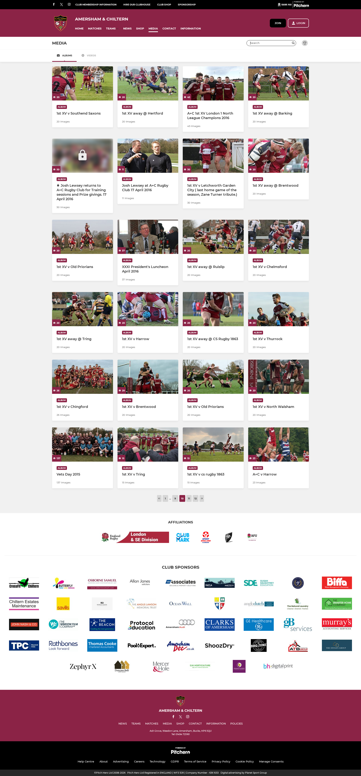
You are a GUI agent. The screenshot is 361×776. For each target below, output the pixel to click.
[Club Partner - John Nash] (24, 625)
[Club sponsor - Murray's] (337, 625)
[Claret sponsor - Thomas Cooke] (102, 646)
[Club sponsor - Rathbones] (63, 646)
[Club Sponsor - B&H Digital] (278, 667)
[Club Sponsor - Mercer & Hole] (161, 667)
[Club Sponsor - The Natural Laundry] (298, 604)
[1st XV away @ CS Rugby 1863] (213, 309)
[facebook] (53, 4)
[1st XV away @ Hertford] (148, 83)
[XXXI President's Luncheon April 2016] (148, 237)
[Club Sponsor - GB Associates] (180, 584)
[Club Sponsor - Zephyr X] (83, 667)
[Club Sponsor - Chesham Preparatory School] (220, 604)
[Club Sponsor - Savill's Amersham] (63, 604)
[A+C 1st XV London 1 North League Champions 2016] (213, 83)
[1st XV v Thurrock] (278, 309)
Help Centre (86, 761)
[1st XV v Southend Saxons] (82, 83)
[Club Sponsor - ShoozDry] (220, 646)
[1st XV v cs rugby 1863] (213, 444)
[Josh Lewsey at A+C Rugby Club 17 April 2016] (148, 156)
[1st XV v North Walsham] (278, 377)
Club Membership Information (96, 4)
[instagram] (69, 4)
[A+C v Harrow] (278, 444)
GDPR (175, 761)
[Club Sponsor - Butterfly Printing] (63, 584)
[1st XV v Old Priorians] (82, 237)
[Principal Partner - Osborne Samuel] (102, 584)
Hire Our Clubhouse (136, 4)
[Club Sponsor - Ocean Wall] (180, 604)
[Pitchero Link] (301, 6)
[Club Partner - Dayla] (220, 584)
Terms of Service (195, 761)
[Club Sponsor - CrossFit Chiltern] (24, 584)
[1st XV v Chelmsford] (278, 237)
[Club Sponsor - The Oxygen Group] (337, 646)
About (103, 761)
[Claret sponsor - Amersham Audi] (180, 625)
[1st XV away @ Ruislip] (213, 237)
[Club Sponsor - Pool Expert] (141, 646)
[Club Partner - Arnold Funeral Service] (298, 584)
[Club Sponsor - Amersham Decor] (180, 646)
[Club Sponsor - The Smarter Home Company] (337, 604)
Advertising (121, 761)
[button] (79, 28)
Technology (157, 761)
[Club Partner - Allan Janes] (141, 584)
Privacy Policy (221, 761)
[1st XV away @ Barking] (278, 83)
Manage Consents (271, 761)
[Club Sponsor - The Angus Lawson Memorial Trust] (141, 604)
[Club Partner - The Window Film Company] (63, 625)
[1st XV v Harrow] (148, 309)
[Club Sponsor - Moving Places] (239, 667)
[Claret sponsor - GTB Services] (298, 625)
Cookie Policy (245, 761)
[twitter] (61, 4)
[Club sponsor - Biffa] (337, 584)
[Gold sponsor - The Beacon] (102, 625)
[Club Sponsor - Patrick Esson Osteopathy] (102, 604)
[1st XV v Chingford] (82, 377)
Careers (139, 761)
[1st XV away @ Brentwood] (278, 156)
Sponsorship (187, 4)
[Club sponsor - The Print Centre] (24, 646)
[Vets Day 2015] (82, 444)
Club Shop (164, 4)
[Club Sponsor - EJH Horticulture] (200, 667)
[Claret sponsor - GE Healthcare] (259, 625)
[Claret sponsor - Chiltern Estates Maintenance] (24, 604)
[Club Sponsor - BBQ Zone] (259, 646)
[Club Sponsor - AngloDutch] (259, 604)
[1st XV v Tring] (148, 444)
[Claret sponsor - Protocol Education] (141, 625)
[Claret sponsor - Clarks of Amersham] (220, 625)
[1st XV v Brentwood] (148, 377)
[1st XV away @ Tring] (82, 309)
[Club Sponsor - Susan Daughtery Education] (259, 584)
